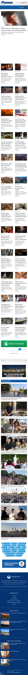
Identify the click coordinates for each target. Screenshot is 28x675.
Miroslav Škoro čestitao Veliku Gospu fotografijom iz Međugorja (13, 417)
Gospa (14, 545)
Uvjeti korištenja (14, 599)
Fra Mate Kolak (7, 545)
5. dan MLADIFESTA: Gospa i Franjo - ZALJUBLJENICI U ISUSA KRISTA (13, 538)
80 (14, 349)
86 (13, 351)
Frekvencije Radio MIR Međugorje (14, 602)
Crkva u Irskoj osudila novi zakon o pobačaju (21, 283)
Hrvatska (5, 547)
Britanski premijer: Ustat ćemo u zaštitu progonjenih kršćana (21, 238)
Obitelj (24, 547)
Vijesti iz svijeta (10, 555)
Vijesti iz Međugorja (10, 553)
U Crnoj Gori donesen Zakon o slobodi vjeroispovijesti (20, 189)
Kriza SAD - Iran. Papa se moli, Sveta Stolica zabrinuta (20, 120)
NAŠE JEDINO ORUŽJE (14, 651)
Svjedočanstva (7, 551)
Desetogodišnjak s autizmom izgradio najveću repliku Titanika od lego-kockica (20, 331)
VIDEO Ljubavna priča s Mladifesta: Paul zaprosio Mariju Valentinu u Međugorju (14, 434)
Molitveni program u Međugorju (14, 600)
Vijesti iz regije (20, 553)
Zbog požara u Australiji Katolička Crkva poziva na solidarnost (6, 121)
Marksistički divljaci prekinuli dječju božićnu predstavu (20, 307)
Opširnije (3, 34)
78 (10, 349)
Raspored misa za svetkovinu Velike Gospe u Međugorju (13, 469)
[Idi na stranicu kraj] (17, 351)
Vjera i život (19, 555)
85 (10, 351)
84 (24, 349)
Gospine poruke (21, 545)
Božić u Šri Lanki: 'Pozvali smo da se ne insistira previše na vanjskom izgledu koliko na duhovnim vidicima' (21, 263)
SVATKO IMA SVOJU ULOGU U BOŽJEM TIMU (18, 630)
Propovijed (14, 549)
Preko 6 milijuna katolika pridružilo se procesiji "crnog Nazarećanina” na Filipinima (6, 99)
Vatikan (14, 551)
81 (17, 349)
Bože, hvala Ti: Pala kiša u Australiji (6, 164)
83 (22, 349)
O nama (14, 595)
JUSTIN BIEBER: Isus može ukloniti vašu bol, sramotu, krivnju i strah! (20, 144)
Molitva (18, 547)
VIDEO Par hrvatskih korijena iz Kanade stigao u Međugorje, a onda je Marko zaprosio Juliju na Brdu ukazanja (12, 486)
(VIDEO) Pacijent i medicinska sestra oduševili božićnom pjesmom (20, 215)
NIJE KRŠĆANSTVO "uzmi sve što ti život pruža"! (18, 660)
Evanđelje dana (22, 543)
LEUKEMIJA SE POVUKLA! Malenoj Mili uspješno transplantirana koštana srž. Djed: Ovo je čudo (6, 308)
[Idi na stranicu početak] (3, 349)
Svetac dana (22, 549)
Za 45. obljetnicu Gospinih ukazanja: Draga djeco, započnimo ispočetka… (18, 622)
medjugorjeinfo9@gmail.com (15, 672)
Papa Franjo (6, 549)
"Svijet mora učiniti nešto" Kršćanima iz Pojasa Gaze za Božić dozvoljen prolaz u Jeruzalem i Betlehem (7, 286)
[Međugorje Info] (7, 2)
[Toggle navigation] (26, 7)
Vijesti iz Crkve (22, 551)
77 (7, 349)
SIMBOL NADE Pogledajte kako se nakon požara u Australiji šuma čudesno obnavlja (20, 99)
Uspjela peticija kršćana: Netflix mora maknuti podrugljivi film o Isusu (20, 77)
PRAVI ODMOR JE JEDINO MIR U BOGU (17, 613)
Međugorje (12, 547)
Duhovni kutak (6, 543)
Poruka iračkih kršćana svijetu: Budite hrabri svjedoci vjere (5, 238)
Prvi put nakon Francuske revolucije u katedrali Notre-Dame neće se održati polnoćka (6, 331)
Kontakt (14, 604)
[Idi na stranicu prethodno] (5, 349)
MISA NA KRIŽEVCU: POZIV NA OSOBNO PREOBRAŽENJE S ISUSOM (14, 521)
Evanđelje (14, 543)
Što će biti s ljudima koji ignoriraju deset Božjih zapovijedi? (18, 644)
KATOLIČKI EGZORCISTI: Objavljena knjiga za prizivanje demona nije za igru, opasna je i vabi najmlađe (7, 77)
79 (12, 349)
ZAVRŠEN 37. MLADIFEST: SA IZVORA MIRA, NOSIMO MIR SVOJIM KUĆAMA (13, 504)
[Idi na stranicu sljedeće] (15, 351)
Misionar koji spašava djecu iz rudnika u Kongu (6, 214)
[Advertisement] (14, 49)
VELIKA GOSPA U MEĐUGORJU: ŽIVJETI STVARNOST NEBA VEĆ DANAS (11, 398)
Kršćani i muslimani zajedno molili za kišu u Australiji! (7, 143)
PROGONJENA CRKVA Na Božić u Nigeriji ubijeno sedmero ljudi (6, 261)
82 (19, 349)
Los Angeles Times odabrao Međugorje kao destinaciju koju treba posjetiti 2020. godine (21, 167)
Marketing (14, 597)
